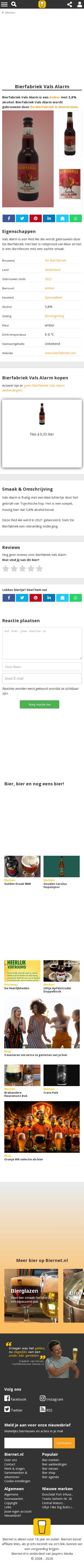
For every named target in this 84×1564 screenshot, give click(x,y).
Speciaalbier (53, 297)
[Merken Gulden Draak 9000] (22, 866)
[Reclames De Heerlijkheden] (22, 971)
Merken (10, 12)
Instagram (54, 1399)
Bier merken (50, 1460)
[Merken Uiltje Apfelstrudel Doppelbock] (62, 971)
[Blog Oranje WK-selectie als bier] (42, 1127)
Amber (54, 97)
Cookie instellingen (17, 1481)
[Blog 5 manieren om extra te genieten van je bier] (42, 1022)
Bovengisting (54, 316)
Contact (9, 1464)
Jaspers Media (62, 1553)
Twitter (16, 1410)
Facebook (18, 1399)
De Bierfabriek (55, 260)
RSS (48, 1410)
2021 (49, 279)
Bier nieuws (50, 1468)
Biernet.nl (18, 1553)
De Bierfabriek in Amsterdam (54, 107)
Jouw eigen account (18, 1511)
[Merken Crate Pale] (62, 1075)
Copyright (11, 1503)
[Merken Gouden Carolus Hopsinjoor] (62, 866)
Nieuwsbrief (12, 1515)
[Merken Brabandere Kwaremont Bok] (22, 1075)
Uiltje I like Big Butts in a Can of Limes (57, 1509)
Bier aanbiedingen (54, 1464)
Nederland (52, 269)
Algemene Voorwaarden (13, 1496)
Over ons (10, 1460)
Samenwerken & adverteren (15, 1475)
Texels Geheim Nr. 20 (57, 1499)
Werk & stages (14, 1468)
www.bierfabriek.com (60, 353)
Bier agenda (50, 1477)
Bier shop (48, 1473)
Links (7, 1507)
